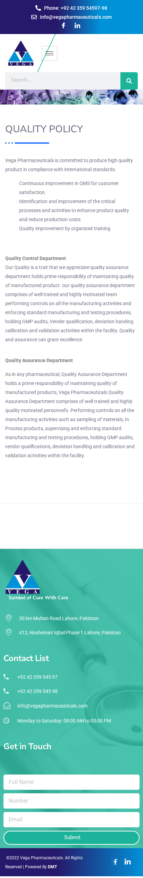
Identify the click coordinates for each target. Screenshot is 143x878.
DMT (52, 866)
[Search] (129, 81)
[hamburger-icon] (49, 53)
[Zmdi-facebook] (115, 862)
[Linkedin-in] (128, 862)
